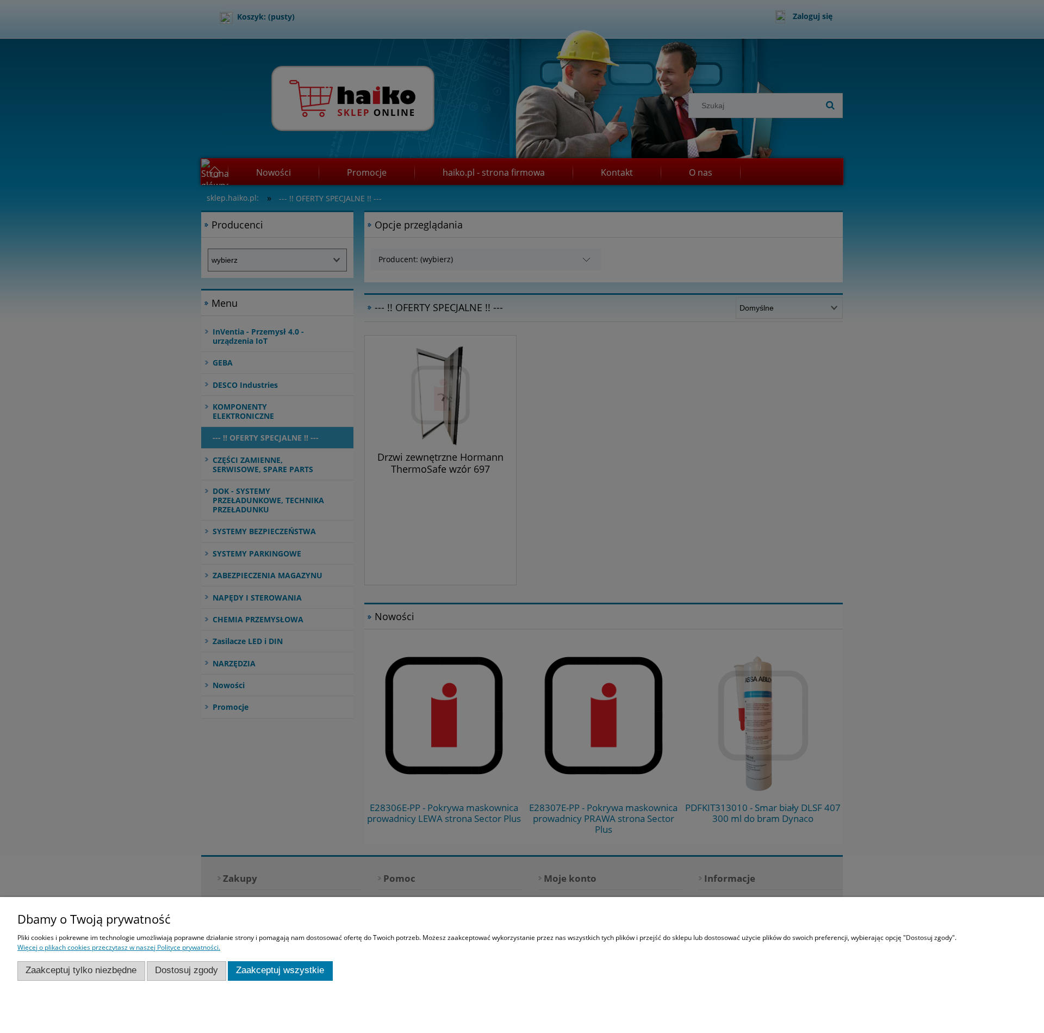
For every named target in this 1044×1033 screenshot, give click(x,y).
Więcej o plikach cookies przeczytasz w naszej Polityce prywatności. (118, 947)
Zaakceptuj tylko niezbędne (81, 970)
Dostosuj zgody (186, 970)
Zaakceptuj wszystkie (280, 970)
